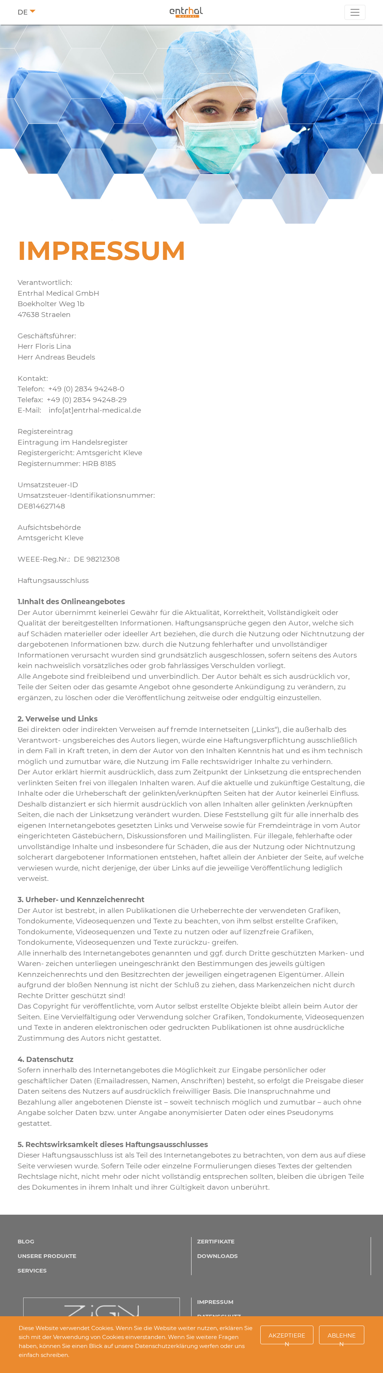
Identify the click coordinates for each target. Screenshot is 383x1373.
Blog (26, 1241)
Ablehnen (342, 1338)
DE (23, 12)
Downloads (217, 1255)
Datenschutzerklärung (166, 1345)
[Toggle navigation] (354, 12)
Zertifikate (216, 1241)
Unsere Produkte (47, 1255)
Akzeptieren (287, 1338)
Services (32, 1270)
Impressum (215, 1301)
